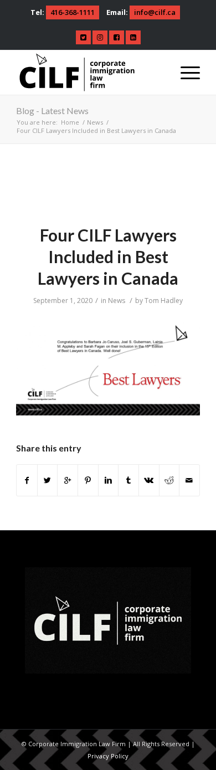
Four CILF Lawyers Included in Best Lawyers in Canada (108, 256)
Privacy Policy (108, 756)
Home (70, 122)
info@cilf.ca (155, 12)
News (95, 122)
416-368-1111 (72, 12)
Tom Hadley (164, 300)
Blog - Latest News (52, 110)
